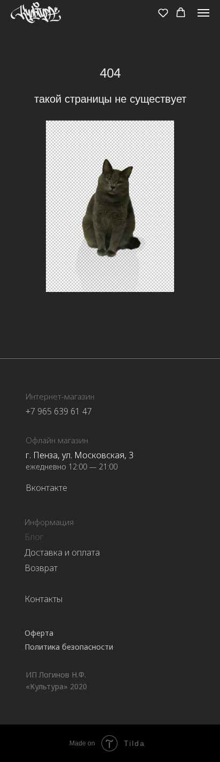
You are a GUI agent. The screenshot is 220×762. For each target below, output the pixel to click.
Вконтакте (46, 488)
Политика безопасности (69, 647)
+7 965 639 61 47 (59, 411)
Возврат (41, 568)
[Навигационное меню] (203, 13)
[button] (163, 12)
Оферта (39, 633)
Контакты (43, 599)
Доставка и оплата (62, 552)
